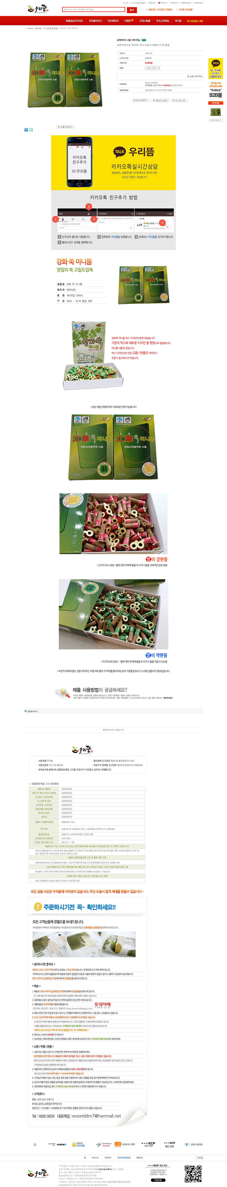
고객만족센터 (198, 3)
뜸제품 (38, 28)
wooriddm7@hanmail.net (119, 1182)
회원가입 (152, 3)
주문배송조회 (186, 3)
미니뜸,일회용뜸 (50, 28)
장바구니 (164, 3)
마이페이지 (174, 3)
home (30, 28)
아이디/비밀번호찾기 (138, 3)
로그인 (125, 3)
